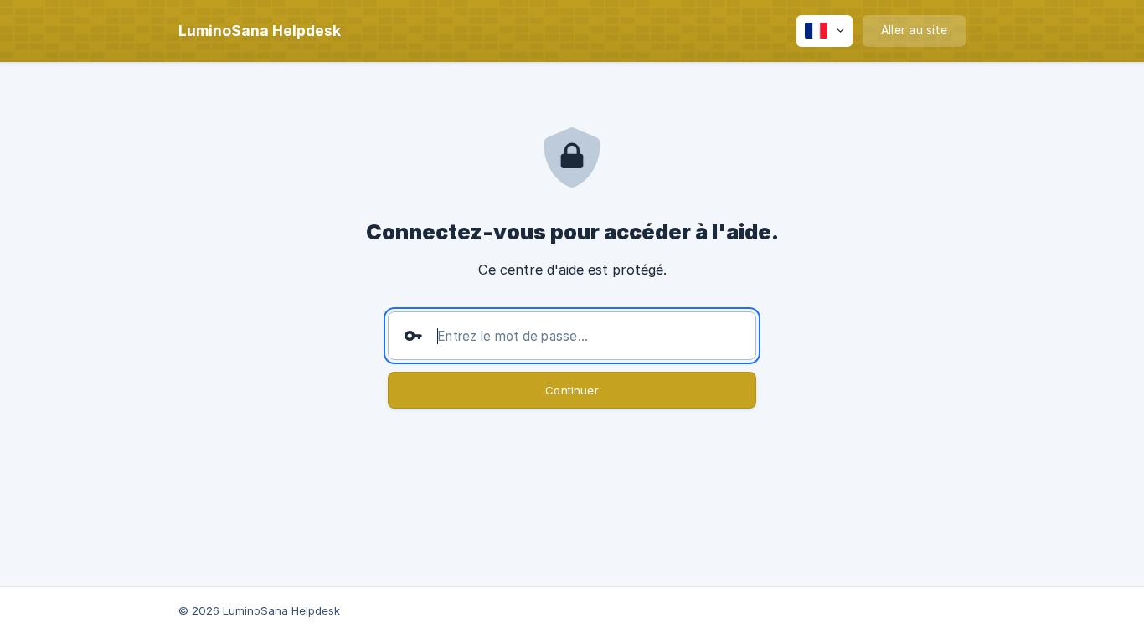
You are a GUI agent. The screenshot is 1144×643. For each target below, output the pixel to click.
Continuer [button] (571, 390)
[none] (259, 31)
